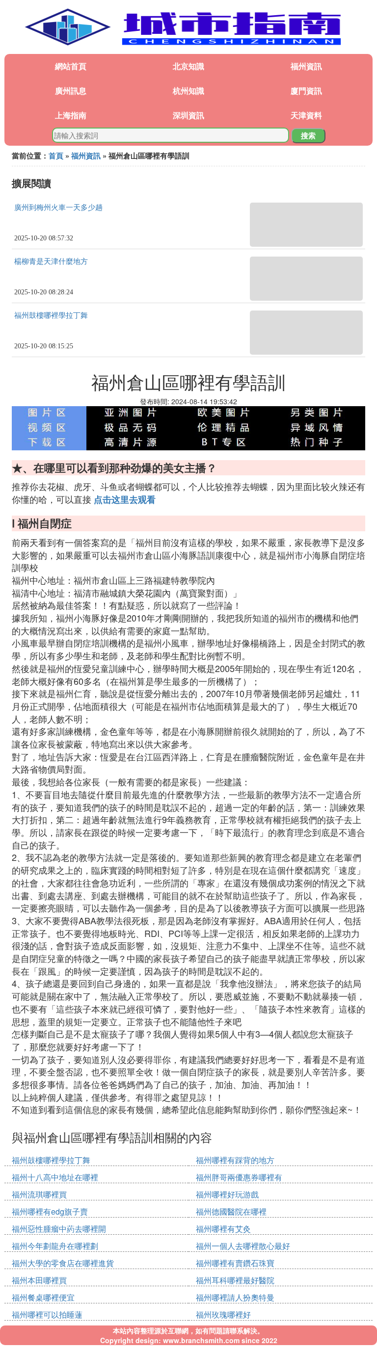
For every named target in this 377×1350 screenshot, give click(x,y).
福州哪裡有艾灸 (223, 1228)
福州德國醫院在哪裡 (231, 1211)
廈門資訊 (306, 90)
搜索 (308, 135)
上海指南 (70, 115)
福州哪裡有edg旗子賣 (50, 1211)
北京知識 (188, 66)
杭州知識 (188, 90)
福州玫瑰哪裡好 (223, 1314)
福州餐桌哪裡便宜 (43, 1297)
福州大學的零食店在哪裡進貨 (63, 1263)
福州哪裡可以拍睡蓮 (47, 1314)
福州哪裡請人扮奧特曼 (235, 1297)
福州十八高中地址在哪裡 (55, 1177)
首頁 (56, 155)
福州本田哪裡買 (39, 1280)
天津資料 (306, 115)
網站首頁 (70, 66)
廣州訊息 (70, 90)
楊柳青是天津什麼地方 (51, 261)
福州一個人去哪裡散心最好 (243, 1245)
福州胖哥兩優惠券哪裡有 (239, 1177)
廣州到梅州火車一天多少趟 (58, 207)
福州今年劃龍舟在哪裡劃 (55, 1245)
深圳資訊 (188, 115)
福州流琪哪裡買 (39, 1194)
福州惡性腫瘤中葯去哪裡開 (59, 1228)
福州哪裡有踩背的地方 (235, 1160)
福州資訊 (306, 66)
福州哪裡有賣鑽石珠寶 (235, 1263)
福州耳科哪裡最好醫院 (235, 1280)
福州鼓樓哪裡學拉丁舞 (51, 315)
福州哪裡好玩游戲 (227, 1194)
